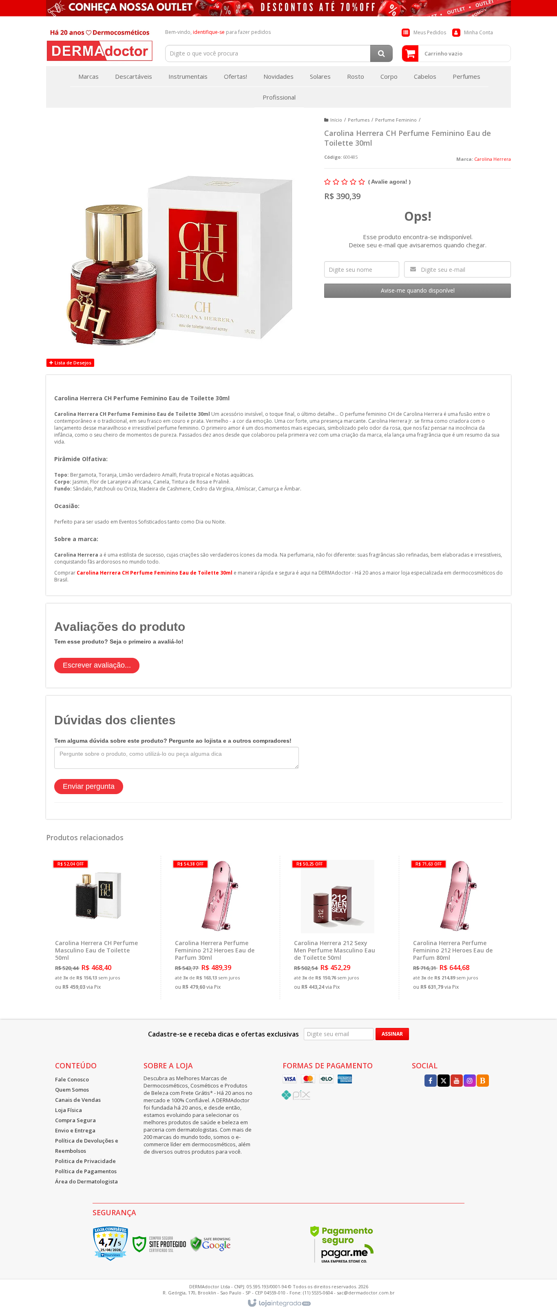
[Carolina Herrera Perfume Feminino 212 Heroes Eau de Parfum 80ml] (456, 927)
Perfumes (358, 120)
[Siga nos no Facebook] (430, 1081)
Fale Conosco (72, 1079)
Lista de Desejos (72, 363)
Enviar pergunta (89, 786)
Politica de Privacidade (85, 1161)
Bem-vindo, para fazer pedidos (218, 32)
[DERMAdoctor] (99, 43)
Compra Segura (75, 1120)
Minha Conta (478, 32)
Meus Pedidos (429, 32)
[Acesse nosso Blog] (483, 1081)
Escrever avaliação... (97, 665)
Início (336, 120)
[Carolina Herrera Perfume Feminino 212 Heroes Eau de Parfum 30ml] (218, 927)
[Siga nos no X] (444, 1081)
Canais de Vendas (78, 1099)
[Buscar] (381, 53)
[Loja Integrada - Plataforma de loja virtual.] (279, 1303)
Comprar (103, 959)
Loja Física (68, 1110)
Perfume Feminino (396, 120)
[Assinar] (392, 1034)
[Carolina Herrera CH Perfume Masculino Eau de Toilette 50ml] (98, 927)
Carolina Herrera (492, 159)
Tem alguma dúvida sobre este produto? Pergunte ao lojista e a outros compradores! (173, 740)
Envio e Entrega (75, 1130)
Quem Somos (72, 1089)
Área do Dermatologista (86, 1181)
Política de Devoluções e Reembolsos (86, 1145)
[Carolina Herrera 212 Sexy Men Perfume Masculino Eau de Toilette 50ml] (337, 927)
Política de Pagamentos (86, 1171)
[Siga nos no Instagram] (470, 1081)
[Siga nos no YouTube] (457, 1081)
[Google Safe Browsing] (210, 1243)
